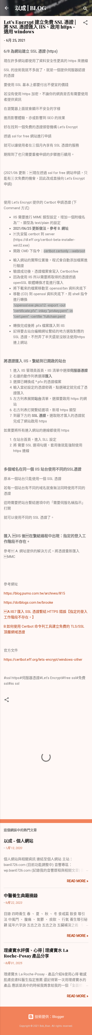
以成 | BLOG (30, 8)
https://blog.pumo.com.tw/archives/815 (34, 593)
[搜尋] (85, 9)
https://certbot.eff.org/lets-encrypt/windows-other (43, 659)
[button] (85, 23)
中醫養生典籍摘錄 (21, 895)
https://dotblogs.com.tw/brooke (28, 602)
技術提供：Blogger (49, 1017)
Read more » (77, 881)
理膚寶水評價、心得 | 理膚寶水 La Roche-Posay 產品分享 (36, 953)
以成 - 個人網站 (18, 841)
